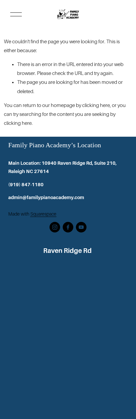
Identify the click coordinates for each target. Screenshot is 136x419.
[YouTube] (81, 227)
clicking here (96, 105)
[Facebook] (68, 227)
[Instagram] (55, 227)
